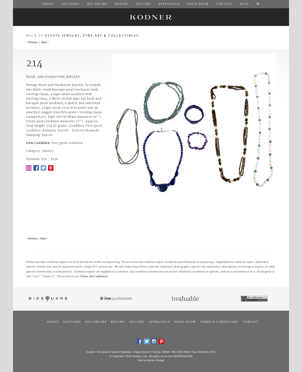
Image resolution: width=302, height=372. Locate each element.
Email (29, 168)
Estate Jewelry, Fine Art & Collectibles (92, 35)
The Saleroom (255, 299)
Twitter (43, 168)
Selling (136, 322)
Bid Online (96, 322)
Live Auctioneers (117, 299)
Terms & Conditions (219, 322)
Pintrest (51, 168)
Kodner (151, 17)
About (53, 322)
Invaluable (186, 299)
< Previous (32, 43)
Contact (251, 322)
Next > (45, 43)
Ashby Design (155, 360)
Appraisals (159, 322)
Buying (118, 322)
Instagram (154, 341)
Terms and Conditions (94, 277)
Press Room (185, 322)
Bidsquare (48, 299)
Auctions (72, 322)
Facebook (36, 168)
